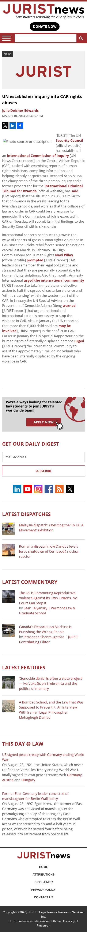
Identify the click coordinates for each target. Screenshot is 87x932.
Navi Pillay (64, 255)
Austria (8, 780)
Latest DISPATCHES (26, 514)
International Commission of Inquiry (38, 155)
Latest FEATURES (23, 667)
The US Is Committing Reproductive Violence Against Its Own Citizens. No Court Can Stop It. (48, 598)
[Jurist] (43, 11)
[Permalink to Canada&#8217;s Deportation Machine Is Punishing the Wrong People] (8, 630)
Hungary (28, 780)
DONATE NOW (44, 26)
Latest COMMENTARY (29, 581)
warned (69, 305)
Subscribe (43, 471)
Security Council (69, 140)
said (74, 191)
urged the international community (54, 280)
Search (80, 38)
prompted (35, 260)
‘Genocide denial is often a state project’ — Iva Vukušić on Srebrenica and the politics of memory (51, 683)
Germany (74, 775)
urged (79, 341)
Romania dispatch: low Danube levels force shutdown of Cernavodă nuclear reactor (49, 551)
